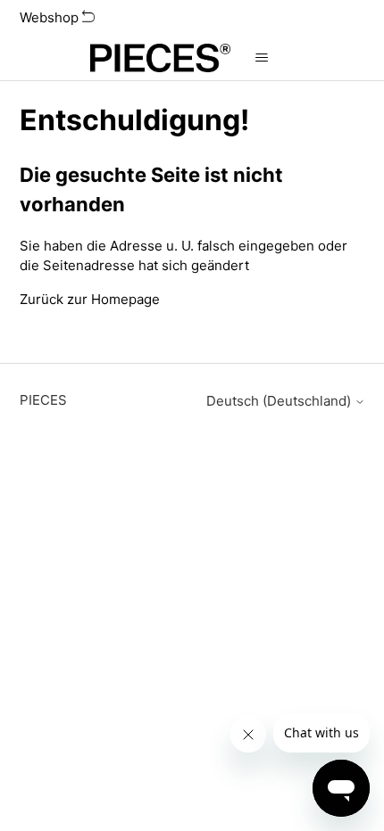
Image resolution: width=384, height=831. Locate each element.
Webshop (51, 17)
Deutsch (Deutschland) (280, 400)
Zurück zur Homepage (90, 299)
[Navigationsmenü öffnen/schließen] (262, 58)
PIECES (43, 399)
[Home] (160, 58)
